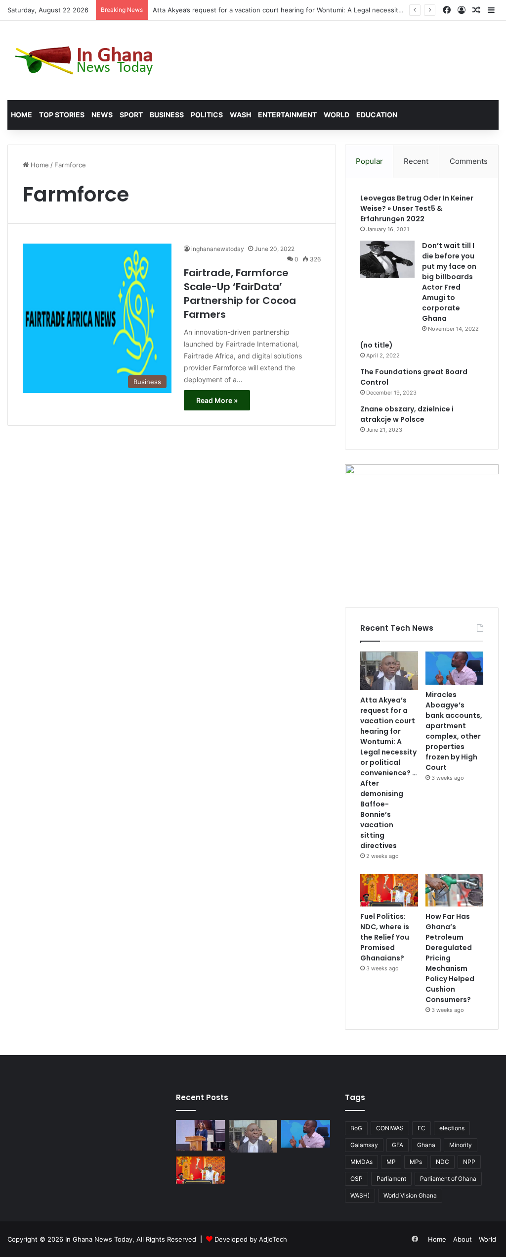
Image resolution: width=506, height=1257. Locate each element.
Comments (469, 161)
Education (376, 114)
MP (391, 1161)
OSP (356, 1178)
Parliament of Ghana (448, 1178)
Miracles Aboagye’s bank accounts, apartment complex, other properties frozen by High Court (453, 731)
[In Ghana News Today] (86, 60)
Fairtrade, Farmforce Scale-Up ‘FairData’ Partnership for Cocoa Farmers (240, 293)
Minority (460, 1145)
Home (21, 114)
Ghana (426, 1145)
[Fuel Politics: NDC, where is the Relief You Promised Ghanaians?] (389, 890)
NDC (442, 1161)
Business (167, 114)
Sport (131, 114)
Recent (416, 161)
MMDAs (361, 1161)
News (102, 114)
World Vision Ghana (410, 1195)
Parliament (391, 1178)
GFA (397, 1145)
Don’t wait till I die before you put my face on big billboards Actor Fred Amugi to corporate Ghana (449, 282)
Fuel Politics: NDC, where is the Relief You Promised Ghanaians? (384, 937)
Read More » (217, 400)
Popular (369, 161)
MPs (416, 1161)
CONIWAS (390, 1128)
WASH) (360, 1195)
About (462, 1239)
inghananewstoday (217, 248)
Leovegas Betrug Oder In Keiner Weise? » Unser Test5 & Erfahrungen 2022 (416, 208)
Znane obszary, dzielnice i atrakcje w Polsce (407, 414)
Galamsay (364, 1145)
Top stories (61, 114)
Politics (207, 114)
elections (451, 1128)
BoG (356, 1128)
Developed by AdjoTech (250, 1239)
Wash (240, 114)
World (336, 114)
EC (421, 1128)
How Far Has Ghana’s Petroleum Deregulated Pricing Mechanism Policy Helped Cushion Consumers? (449, 958)
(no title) (376, 345)
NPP (469, 1161)
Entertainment (287, 114)
